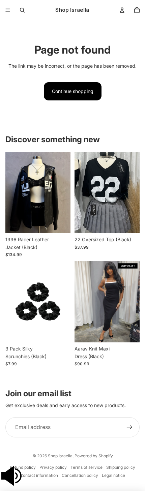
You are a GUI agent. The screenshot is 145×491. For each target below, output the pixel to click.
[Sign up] (129, 427)
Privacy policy (53, 467)
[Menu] (8, 10)
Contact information (39, 475)
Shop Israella (60, 455)
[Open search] (22, 10)
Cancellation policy (80, 475)
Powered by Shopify (94, 455)
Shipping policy (120, 467)
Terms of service (86, 467)
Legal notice (113, 475)
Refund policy (23, 467)
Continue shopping (72, 91)
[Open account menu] (122, 10)
